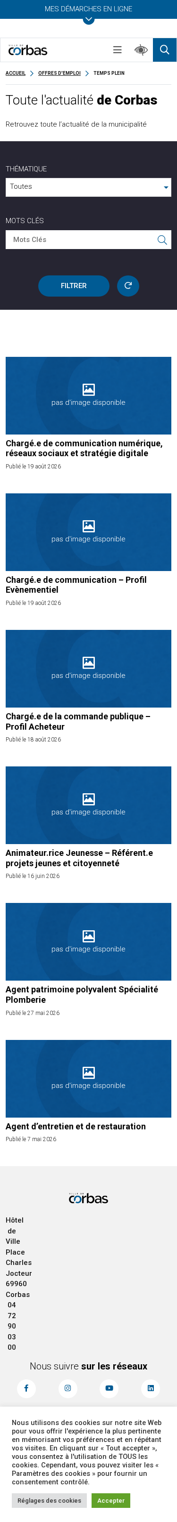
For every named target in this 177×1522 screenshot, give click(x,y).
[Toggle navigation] (117, 50)
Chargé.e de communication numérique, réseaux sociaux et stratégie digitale (84, 448)
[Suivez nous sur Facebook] (26, 1388)
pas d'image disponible (88, 402)
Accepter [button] (111, 1500)
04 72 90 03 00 (12, 1326)
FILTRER (74, 286)
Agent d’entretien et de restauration (76, 1126)
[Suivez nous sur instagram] (68, 1388)
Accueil (15, 73)
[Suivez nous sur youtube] (109, 1388)
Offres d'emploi (59, 73)
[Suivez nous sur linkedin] (150, 1388)
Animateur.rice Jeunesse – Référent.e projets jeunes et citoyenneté (79, 858)
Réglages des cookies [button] (49, 1500)
